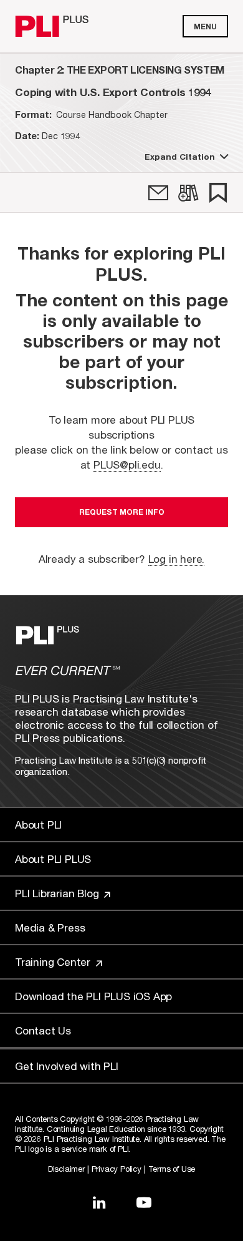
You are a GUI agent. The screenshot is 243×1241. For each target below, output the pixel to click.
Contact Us (43, 1030)
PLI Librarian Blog (58, 893)
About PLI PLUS (53, 858)
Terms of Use (172, 1169)
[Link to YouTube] (143, 1202)
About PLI (38, 824)
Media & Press (50, 927)
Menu (205, 26)
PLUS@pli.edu (127, 464)
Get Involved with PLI (66, 1066)
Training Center (54, 961)
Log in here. (176, 558)
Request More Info (121, 512)
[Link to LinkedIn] (99, 1202)
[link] (158, 193)
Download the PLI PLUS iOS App (93, 996)
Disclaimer (66, 1169)
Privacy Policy (116, 1169)
